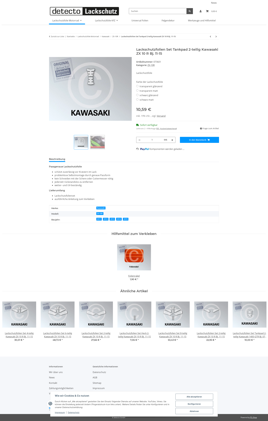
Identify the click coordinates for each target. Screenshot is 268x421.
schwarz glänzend (149, 95)
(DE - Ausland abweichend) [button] (166, 128)
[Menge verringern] (139, 140)
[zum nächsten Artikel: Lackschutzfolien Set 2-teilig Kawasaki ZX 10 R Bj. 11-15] (216, 36)
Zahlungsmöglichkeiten (61, 388)
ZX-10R (151, 65)
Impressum (60, 412)
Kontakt (53, 382)
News (214, 2)
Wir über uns (56, 372)
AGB (95, 377)
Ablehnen (194, 411)
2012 (106, 219)
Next (261, 321)
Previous (7, 321)
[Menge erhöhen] (172, 140)
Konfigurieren (194, 404)
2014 (119, 219)
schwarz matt (147, 99)
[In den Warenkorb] (51, 46)
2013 (112, 219)
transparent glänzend (151, 86)
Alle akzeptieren (194, 396)
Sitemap (97, 382)
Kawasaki (101, 208)
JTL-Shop (253, 417)
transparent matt (149, 90)
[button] (200, 11)
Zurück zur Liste (57, 36)
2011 (99, 219)
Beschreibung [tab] (57, 159)
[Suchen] (189, 11)
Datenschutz (73, 412)
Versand (161, 115)
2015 (126, 219)
